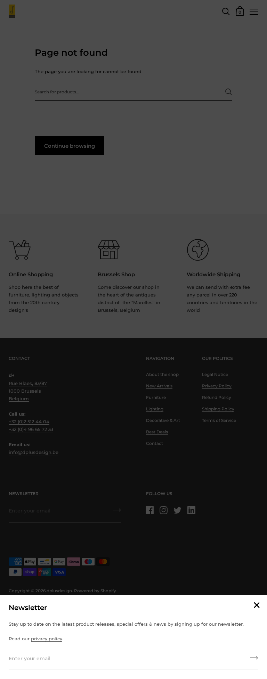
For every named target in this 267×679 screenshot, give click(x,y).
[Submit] (254, 660)
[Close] (256, 606)
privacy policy (46, 638)
